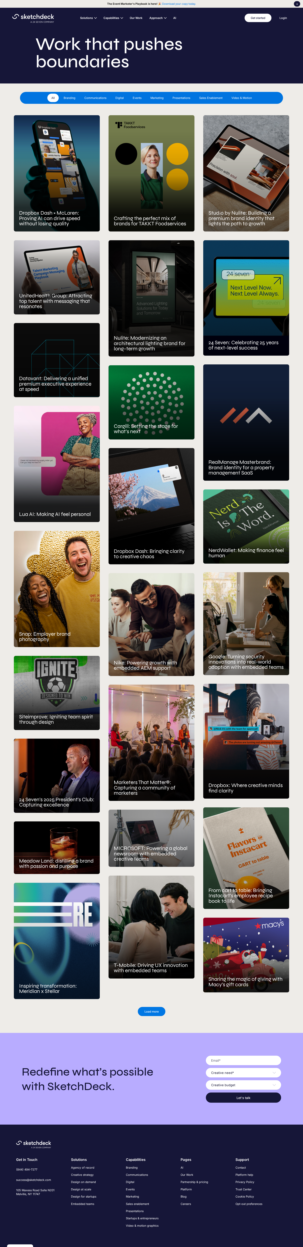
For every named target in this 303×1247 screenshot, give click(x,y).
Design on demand (83, 1182)
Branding (132, 1167)
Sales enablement (137, 1204)
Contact (240, 1167)
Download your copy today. (179, 3)
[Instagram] (24, 1202)
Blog (184, 1196)
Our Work (187, 1175)
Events (130, 1189)
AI (182, 1167)
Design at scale (81, 1189)
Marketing (132, 1196)
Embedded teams (82, 1204)
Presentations (135, 1211)
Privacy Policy (244, 1182)
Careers (186, 1204)
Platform (186, 1189)
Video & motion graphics (142, 1225)
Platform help (244, 1175)
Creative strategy (82, 1175)
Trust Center (243, 1189)
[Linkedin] (30, 1202)
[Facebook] (18, 1202)
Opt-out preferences (248, 1204)
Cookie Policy (244, 1196)
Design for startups (83, 1196)
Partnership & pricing (194, 1182)
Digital (130, 1182)
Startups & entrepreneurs (142, 1218)
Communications (137, 1175)
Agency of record (82, 1167)
